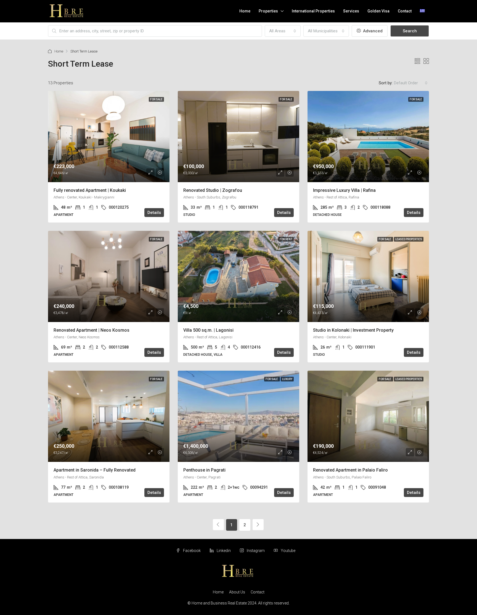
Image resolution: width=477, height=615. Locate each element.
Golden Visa (378, 11)
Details (154, 212)
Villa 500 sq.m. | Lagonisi (208, 330)
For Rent (286, 239)
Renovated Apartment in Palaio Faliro (350, 470)
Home (244, 11)
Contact (405, 11)
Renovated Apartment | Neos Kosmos (91, 330)
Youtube (287, 550)
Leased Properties (408, 239)
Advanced (372, 30)
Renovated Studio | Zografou (212, 190)
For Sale (156, 99)
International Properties (313, 11)
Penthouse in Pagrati (204, 470)
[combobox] (283, 31)
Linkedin (224, 550)
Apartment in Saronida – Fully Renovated (95, 470)
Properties (268, 11)
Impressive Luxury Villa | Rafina (344, 190)
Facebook (192, 550)
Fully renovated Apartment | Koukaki (90, 190)
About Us (237, 592)
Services (351, 11)
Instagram (256, 550)
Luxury (287, 379)
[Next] (258, 524)
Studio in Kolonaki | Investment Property (353, 330)
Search (410, 30)
